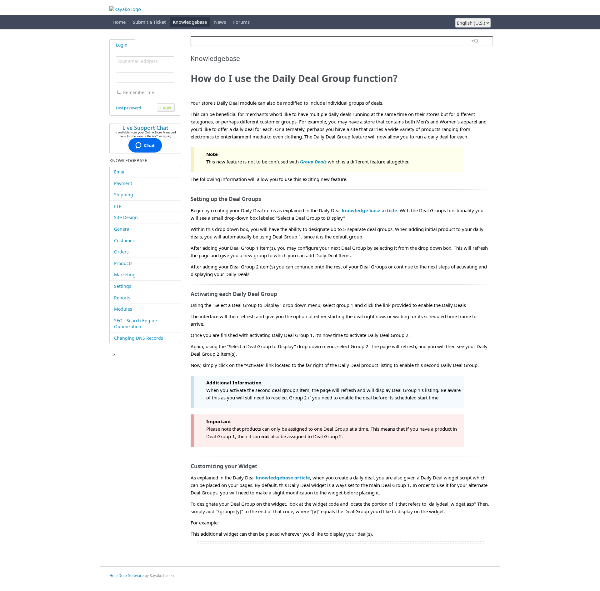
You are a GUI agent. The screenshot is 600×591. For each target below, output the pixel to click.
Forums (241, 22)
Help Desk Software (126, 575)
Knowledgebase (190, 22)
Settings (122, 286)
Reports (122, 298)
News (220, 22)
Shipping (123, 195)
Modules (123, 309)
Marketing (125, 275)
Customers (125, 240)
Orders (121, 252)
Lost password (128, 108)
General (122, 229)
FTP (117, 206)
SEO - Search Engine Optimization (135, 324)
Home (119, 22)
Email (120, 172)
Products (123, 263)
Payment (123, 183)
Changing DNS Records (138, 338)
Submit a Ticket (149, 22)
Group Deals (313, 161)
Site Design (126, 217)
